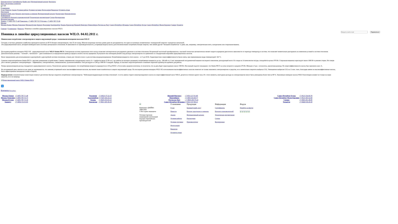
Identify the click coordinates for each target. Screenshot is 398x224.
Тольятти (286, 102)
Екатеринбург (93, 98)
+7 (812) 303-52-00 (305, 98)
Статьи (217, 118)
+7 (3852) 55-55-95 (21, 102)
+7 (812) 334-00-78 (305, 96)
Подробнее (12, 90)
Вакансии (173, 129)
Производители (6, 2)
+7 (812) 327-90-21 (191, 102)
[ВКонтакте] (2, 86)
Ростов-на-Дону (174, 100)
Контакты (52, 2)
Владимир (93, 96)
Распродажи (191, 118)
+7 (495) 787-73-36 (50, 21)
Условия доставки (176, 122)
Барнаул (8, 102)
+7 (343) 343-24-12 (105, 98)
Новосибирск (174, 98)
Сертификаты (17, 2)
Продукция (5, 12)
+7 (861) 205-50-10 (105, 102)
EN (5, 5)
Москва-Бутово (8, 100)
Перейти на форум (246, 108)
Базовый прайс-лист (194, 108)
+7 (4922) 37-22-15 (105, 96)
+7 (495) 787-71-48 (10, 21)
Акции (172, 115)
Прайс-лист (26, 2)
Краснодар (93, 102)
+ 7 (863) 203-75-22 (191, 100)
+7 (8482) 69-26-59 (305, 102)
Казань (93, 100)
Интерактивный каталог (39, 2)
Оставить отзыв (176, 132)
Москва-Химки (8, 96)
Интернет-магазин (7, 19)
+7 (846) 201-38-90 (305, 100)
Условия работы (176, 118)
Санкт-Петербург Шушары (174, 102)
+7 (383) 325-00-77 (191, 98)
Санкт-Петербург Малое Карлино (286, 98)
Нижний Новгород (174, 96)
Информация (5, 15)
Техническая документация (224, 115)
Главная (3, 29)
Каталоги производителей (224, 111)
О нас (172, 108)
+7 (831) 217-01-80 (191, 96)
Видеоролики (220, 122)
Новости (21, 29)
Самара (286, 100)
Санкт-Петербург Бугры (286, 96)
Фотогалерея (175, 125)
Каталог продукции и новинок (198, 111)
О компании (5, 8)
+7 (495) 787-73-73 (30, 21)
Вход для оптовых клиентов (11, 3)
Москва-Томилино (8, 98)
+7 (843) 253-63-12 (105, 100)
